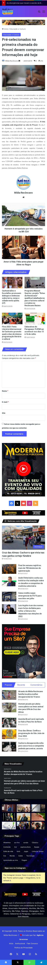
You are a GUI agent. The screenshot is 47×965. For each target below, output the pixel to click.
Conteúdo (7, 847)
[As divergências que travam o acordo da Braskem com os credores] (38, 808)
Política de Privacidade (23, 948)
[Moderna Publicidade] (23, 22)
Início (6, 29)
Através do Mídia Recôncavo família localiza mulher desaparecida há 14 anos (30, 694)
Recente (21, 685)
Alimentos (7, 843)
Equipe (36, 847)
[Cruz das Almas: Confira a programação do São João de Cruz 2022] (9, 734)
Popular (8, 685)
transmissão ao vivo (10, 860)
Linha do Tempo (37, 851)
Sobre (20, 856)
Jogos (26, 851)
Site (3, 413)
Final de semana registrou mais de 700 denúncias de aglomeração (29, 568)
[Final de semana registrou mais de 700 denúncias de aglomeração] (9, 569)
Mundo (12, 856)
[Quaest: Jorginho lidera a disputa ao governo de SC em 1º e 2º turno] (9, 817)
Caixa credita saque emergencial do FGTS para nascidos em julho (30, 596)
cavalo (25, 843)
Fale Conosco (32, 943)
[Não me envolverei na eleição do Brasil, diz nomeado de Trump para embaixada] (9, 808)
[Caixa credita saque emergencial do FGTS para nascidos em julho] (9, 596)
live (4, 856)
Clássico (35, 843)
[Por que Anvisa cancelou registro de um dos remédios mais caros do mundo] (9, 825)
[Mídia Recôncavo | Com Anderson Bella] (7, 11)
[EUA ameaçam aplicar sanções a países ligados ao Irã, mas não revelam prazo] (23, 825)
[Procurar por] (39, 12)
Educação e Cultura (17, 29)
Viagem (24, 860)
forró (18, 851)
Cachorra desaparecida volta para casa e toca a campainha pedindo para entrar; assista (31, 746)
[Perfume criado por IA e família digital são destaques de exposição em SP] (23, 808)
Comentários (36, 685)
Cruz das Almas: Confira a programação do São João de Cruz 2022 (31, 733)
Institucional (20, 943)
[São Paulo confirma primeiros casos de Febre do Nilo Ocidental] (38, 817)
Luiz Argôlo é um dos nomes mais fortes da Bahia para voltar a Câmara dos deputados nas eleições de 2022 (30, 610)
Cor (15, 847)
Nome (5, 391)
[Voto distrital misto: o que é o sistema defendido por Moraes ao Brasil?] (23, 817)
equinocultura (25, 847)
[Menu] (43, 12)
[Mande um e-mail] (19, 61)
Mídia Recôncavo (11, 61)
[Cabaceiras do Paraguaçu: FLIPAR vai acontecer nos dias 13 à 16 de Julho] (35, 318)
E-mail (5, 402)
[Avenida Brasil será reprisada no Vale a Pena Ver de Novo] (9, 722)
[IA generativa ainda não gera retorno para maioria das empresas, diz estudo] (38, 825)
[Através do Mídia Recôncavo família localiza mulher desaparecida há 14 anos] (9, 695)
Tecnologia (30, 856)
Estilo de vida (8, 851)
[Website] (23, 197)
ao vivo (17, 843)
